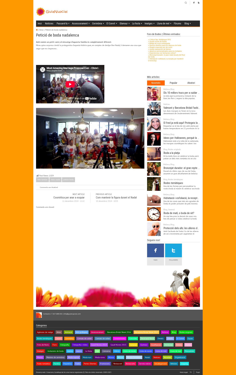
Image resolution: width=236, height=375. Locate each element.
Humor (188, 345)
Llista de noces (129, 351)
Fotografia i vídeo (80, 345)
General (171, 209)
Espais (190, 338)
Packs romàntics (43, 363)
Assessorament (80, 23)
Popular (173, 82)
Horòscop (168, 345)
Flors (55, 345)
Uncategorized (161, 363)
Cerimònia (97, 23)
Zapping (184, 363)
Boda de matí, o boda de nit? (178, 213)
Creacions (50, 372)
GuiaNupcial (156, 345)
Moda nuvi (87, 357)
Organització (180, 357)
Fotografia (65, 345)
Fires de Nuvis (43, 345)
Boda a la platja (171, 153)
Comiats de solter (84, 338)
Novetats (155, 82)
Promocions (105, 363)
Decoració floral (147, 338)
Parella (57, 363)
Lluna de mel (163, 23)
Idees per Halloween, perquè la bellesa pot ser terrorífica (194, 137)
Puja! (198, 372)
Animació (68, 332)
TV (191, 372)
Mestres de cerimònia (55, 357)
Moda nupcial (73, 357)
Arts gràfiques (81, 332)
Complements (119, 338)
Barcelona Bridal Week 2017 (146, 332)
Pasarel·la (68, 363)
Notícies (49, 23)
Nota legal (184, 372)
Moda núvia (100, 357)
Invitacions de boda (56, 351)
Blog (187, 23)
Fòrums (177, 23)
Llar (97, 351)
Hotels (179, 345)
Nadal (147, 357)
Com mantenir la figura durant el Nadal (116, 197)
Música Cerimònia (134, 357)
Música (111, 357)
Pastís (77, 363)
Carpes (58, 338)
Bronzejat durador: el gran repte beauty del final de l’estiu (193, 168)
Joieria (70, 351)
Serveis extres (145, 363)
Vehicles (173, 363)
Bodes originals (174, 149)
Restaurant (117, 363)
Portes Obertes (90, 363)
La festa (136, 23)
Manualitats (189, 351)
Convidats (133, 338)
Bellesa (166, 89)
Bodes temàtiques (175, 179)
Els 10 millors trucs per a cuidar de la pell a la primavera (193, 92)
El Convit (111, 23)
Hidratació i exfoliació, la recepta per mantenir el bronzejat (194, 198)
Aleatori (191, 82)
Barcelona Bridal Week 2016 (119, 332)
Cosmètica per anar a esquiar (69, 197)
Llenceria (106, 351)
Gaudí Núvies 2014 (99, 345)
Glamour (124, 23)
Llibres (117, 351)
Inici (40, 23)
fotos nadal (55, 179)
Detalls (160, 338)
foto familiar (42, 179)
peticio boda (68, 179)
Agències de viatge (45, 332)
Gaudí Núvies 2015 (118, 345)
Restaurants (130, 363)
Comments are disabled (49, 187)
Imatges (149, 23)
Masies (40, 357)
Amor (59, 332)
